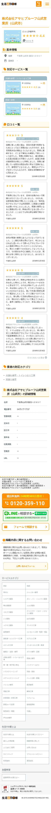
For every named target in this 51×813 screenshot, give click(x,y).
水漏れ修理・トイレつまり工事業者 (16, 481)
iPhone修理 (7, 718)
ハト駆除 (6, 619)
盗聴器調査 (31, 704)
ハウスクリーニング (10, 671)
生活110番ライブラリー (35, 734)
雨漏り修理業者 (36, 485)
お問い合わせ (31, 747)
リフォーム (31, 698)
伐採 (28, 586)
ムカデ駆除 (31, 605)
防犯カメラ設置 (8, 704)
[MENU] (47, 4)
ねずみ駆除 (31, 619)
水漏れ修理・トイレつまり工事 (20, 375)
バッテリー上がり (33, 665)
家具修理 (30, 685)
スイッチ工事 (8, 645)
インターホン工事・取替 (35, 645)
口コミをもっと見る (36, 357)
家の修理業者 (22, 479)
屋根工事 (6, 691)
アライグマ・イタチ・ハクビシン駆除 (37, 612)
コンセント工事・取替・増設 (37, 632)
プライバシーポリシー (34, 754)
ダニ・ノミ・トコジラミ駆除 (37, 599)
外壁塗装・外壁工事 (10, 698)
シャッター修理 (32, 592)
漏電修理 (6, 632)
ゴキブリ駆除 (8, 612)
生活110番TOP (8, 479)
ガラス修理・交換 (33, 652)
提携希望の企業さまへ (11, 777)
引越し (29, 711)
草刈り (5, 592)
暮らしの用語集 (8, 741)
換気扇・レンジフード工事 (12, 638)
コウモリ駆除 (8, 625)
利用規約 (6, 761)
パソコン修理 (8, 685)
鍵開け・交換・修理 (10, 652)
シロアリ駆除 (8, 599)
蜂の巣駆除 (7, 605)
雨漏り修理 (11, 379)
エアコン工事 (31, 638)
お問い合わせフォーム (25, 566)
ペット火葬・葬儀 (33, 678)
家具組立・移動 (8, 711)
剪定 (5, 586)
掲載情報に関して (33, 741)
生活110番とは (8, 734)
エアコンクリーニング (11, 678)
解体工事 (30, 691)
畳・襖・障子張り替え (11, 665)
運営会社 (30, 761)
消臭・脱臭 (31, 671)
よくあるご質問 (8, 747)
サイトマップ (8, 754)
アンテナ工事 (31, 625)
